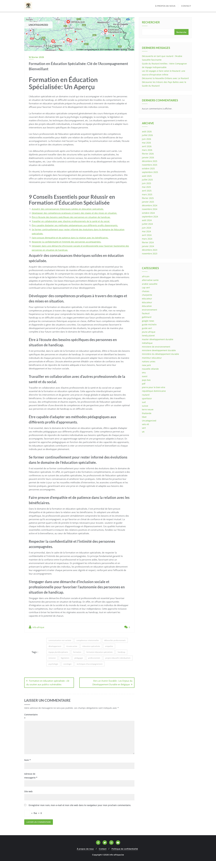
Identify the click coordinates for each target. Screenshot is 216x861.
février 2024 (148, 242)
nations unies (148, 361)
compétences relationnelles (87, 640)
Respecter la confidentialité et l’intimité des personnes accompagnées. (66, 241)
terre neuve (147, 409)
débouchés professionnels (115, 640)
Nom (27, 760)
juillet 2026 (147, 135)
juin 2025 (146, 183)
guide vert (147, 328)
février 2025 (148, 198)
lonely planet (148, 335)
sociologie (67, 664)
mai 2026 (146, 142)
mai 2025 (146, 187)
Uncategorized (149, 420)
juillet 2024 (147, 224)
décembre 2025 (149, 161)
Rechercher (151, 22)
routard (145, 394)
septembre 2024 (150, 216)
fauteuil (146, 313)
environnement (149, 309)
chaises (145, 291)
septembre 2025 (150, 172)
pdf (143, 383)
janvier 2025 (148, 201)
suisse (145, 405)
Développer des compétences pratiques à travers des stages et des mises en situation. (74, 213)
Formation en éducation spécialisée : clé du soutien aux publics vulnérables (47, 682)
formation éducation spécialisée (99, 652)
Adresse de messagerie (30, 775)
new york (146, 365)
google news (148, 320)
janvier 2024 (148, 246)
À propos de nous (85, 849)
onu (144, 372)
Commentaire (30, 716)
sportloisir (147, 398)
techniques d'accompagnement (89, 664)
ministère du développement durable (160, 354)
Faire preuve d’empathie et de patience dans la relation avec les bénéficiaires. (70, 237)
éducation (147, 306)
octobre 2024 (148, 213)
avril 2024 (146, 235)
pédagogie (78, 658)
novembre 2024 (149, 209)
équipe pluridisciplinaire (58, 652)
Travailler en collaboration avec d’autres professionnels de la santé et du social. (71, 221)
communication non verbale (59, 640)
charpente (147, 295)
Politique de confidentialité (125, 849)
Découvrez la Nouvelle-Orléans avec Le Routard (165, 78)
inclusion (52, 658)
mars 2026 (147, 150)
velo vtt (145, 424)
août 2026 (147, 131)
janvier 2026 (148, 157)
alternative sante (150, 280)
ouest (144, 376)
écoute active (71, 646)
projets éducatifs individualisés (117, 658)
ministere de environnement (156, 346)
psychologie (53, 664)
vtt (143, 431)
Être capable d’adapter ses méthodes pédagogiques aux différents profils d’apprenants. (75, 225)
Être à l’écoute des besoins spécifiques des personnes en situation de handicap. (71, 217)
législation (65, 658)
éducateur (147, 302)
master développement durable (157, 339)
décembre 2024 (149, 205)
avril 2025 (146, 190)
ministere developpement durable (159, 350)
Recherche (181, 32)
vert (144, 428)
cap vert (146, 287)
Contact (102, 849)
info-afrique (38, 627)
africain (145, 276)
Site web (28, 791)
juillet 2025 (147, 179)
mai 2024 (146, 231)
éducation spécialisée (91, 646)
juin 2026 (146, 139)
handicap (121, 652)
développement (54, 646)
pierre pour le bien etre (153, 387)
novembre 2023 (149, 253)
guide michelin (149, 324)
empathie (109, 646)
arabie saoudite (149, 284)
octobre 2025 (148, 168)
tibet (144, 417)
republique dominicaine (154, 391)
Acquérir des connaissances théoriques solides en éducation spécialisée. (68, 209)
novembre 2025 (149, 164)
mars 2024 (147, 238)
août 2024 (147, 220)
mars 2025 (147, 194)
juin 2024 (146, 227)
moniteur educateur (152, 357)
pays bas (146, 380)
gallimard (146, 317)
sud (144, 402)
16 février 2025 (36, 57)
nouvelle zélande (150, 368)
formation (77, 652)
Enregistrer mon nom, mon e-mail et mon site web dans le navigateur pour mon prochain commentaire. (80, 805)
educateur (147, 298)
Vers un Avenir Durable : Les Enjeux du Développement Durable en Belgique (112, 682)
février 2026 (148, 153)
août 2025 (147, 176)
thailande (146, 413)
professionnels (94, 658)
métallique (147, 343)
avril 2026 (146, 146)
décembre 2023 (149, 249)
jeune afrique (148, 331)
